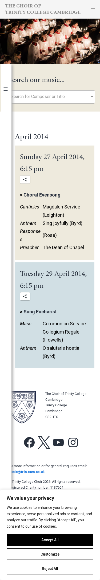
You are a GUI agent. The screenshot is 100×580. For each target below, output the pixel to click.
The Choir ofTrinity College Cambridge (43, 9)
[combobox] (52, 97)
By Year (11, 100)
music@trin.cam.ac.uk (26, 472)
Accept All (50, 540)
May (10, 242)
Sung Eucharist (40, 311)
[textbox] (52, 96)
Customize (50, 554)
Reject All (50, 568)
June (11, 234)
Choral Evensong (42, 195)
